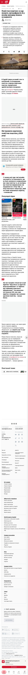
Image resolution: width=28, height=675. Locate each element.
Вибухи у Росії (7, 510)
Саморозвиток (7, 574)
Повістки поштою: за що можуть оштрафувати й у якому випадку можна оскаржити (20, 6)
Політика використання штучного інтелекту (7, 471)
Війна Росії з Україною (10, 498)
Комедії (6, 559)
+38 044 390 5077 (19, 428)
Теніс (5, 597)
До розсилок (9, 620)
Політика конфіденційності (6, 467)
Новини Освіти (8, 566)
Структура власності (19, 465)
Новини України (10, 6)
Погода (5, 493)
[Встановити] (14, 664)
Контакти (17, 460)
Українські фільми (8, 555)
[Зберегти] (24, 52)
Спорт (5, 591)
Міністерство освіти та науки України (13, 568)
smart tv (6, 633)
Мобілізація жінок (8, 523)
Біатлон (6, 599)
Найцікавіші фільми (9, 553)
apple (16, 630)
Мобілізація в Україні (10, 517)
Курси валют (7, 539)
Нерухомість (7, 581)
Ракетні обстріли (8, 500)
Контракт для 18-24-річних (10, 525)
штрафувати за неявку (16, 357)
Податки (6, 545)
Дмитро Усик (8, 19)
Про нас (3, 450)
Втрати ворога (7, 512)
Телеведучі (4, 459)
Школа (5, 570)
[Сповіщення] (26, 2)
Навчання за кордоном (9, 576)
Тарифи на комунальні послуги (11, 543)
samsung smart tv (16, 633)
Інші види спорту (8, 601)
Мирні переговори (8, 504)
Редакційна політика (6, 455)
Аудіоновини (7, 492)
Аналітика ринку (8, 582)
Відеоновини (7, 490)
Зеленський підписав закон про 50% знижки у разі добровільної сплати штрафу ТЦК (13, 125)
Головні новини (8, 484)
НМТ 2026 (6, 572)
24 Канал (4, 6)
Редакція (4, 452)
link (15, 434)
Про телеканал (5, 457)
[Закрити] (25, 661)
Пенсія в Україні (8, 547)
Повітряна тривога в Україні (10, 506)
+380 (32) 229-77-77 (10, 653)
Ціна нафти (6, 537)
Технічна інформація (19, 458)
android (6, 630)
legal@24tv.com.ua (18, 655)
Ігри (16, 472)
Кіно (5, 551)
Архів (16, 467)
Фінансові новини (8, 541)
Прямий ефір (7, 488)
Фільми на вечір (8, 557)
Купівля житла (7, 584)
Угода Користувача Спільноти (19, 453)
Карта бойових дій (8, 502)
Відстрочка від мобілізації (10, 526)
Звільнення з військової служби (11, 519)
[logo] (6, 2)
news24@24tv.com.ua (7, 428)
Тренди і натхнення (8, 586)
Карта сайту (17, 470)
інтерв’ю (10, 89)
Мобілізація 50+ (7, 521)
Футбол (6, 595)
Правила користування (7, 464)
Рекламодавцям (5, 462)
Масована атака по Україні (10, 508)
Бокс (5, 593)
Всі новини (7, 482)
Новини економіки (9, 535)
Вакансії (17, 463)
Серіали (6, 561)
